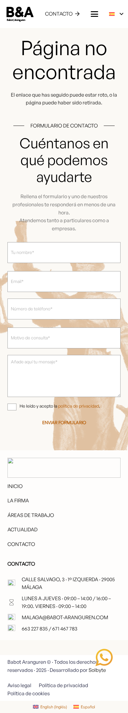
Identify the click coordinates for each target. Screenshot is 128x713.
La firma (18, 500)
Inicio (15, 486)
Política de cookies (28, 693)
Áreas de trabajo (30, 515)
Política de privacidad (63, 685)
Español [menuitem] (88, 706)
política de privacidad (78, 406)
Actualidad (22, 529)
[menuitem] (50, 706)
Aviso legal (19, 685)
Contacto (21, 544)
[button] (94, 14)
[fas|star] (104, 657)
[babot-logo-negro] (19, 14)
